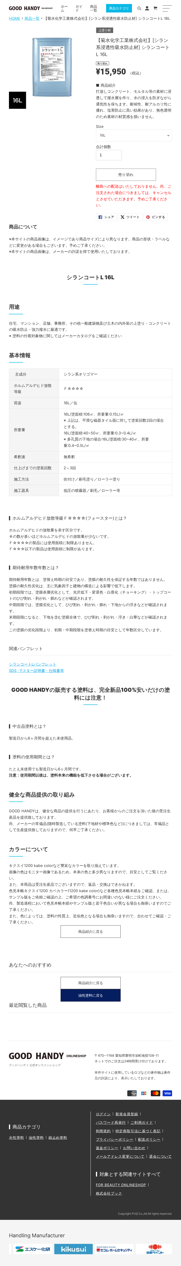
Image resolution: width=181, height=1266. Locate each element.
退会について (160, 1156)
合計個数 (103, 146)
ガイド (78, 8)
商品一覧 (93, 8)
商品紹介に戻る (90, 931)
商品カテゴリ (119, 8)
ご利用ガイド (142, 1122)
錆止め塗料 (58, 1137)
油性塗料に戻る (90, 995)
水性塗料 (16, 1137)
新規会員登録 (126, 1114)
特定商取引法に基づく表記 (137, 1131)
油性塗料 (36, 1137)
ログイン (103, 1114)
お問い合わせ (134, 1148)
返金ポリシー (107, 1148)
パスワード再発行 (111, 1122)
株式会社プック (109, 1193)
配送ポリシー (149, 1139)
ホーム (64, 8)
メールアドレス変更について (120, 1156)
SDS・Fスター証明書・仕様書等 (36, 670)
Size (99, 126)
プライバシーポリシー (114, 1139)
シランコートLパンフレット (32, 664)
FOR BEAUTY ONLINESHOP (121, 1185)
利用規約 (103, 1131)
